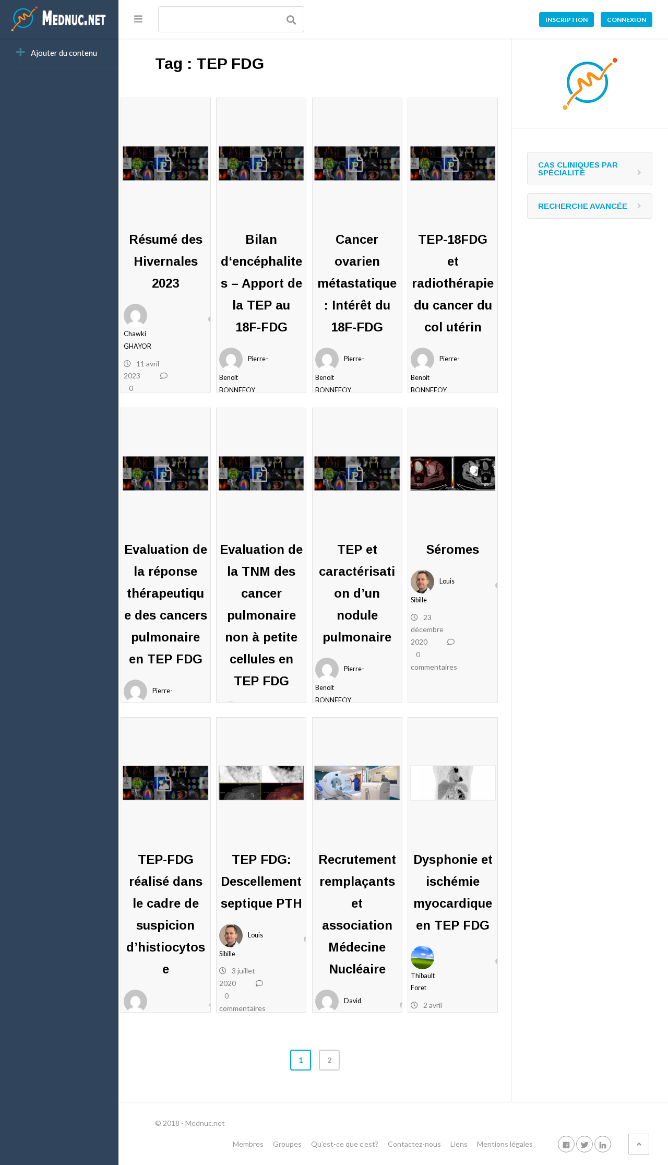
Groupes (287, 1143)
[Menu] (138, 19)
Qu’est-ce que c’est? (344, 1143)
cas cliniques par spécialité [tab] (578, 168)
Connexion (626, 19)
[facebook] (566, 1143)
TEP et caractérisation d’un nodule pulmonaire (357, 593)
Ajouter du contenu (64, 52)
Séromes (452, 549)
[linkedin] (602, 1143)
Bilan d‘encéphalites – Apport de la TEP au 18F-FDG (261, 283)
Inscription (566, 19)
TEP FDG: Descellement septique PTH (261, 881)
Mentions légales (505, 1143)
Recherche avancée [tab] (582, 205)
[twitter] (584, 1143)
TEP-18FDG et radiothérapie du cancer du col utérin (453, 283)
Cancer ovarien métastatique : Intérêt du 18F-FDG (357, 283)
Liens (459, 1143)
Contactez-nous (414, 1143)
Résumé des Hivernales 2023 (165, 261)
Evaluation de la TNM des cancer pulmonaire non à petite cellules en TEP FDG (261, 615)
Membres (248, 1143)
